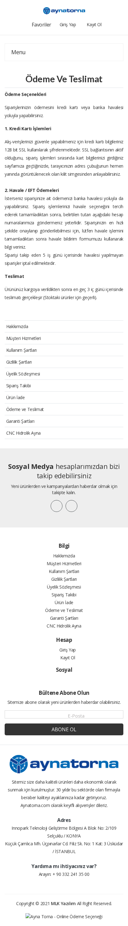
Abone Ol (64, 729)
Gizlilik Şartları (19, 362)
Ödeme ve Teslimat (25, 409)
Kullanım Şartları (21, 350)
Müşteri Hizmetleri (23, 338)
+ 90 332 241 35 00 (71, 874)
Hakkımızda (17, 326)
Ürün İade (15, 397)
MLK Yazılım (63, 903)
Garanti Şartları (20, 421)
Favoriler (41, 24)
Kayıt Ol (67, 658)
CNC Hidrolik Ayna (23, 433)
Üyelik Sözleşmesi (23, 374)
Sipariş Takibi (18, 386)
